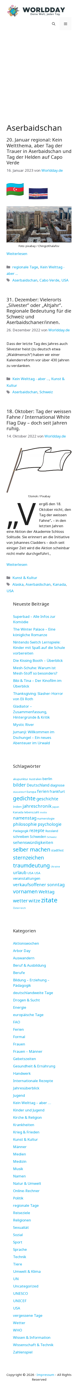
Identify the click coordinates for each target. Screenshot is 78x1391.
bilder (19, 785)
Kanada (59, 584)
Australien (35, 779)
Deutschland (38, 785)
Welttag (46, 892)
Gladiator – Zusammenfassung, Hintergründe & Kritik (31, 712)
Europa (31, 792)
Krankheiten (23, 1124)
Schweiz (46, 391)
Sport (17, 1242)
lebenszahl (31, 812)
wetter (20, 900)
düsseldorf (19, 791)
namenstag (24, 818)
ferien (43, 791)
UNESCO (20, 1293)
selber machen (31, 849)
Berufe (19, 972)
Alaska (18, 584)
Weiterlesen (16, 253)
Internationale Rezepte (33, 1080)
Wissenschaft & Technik (33, 1344)
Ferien (18, 1029)
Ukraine (55, 866)
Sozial (18, 1234)
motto (43, 812)
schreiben (21, 836)
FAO (16, 1022)
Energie (19, 1007)
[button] (54, 23)
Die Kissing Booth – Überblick (38, 660)
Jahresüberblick (26, 1088)
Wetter (19, 1322)
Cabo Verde (49, 280)
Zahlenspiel (22, 1352)
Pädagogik (20, 831)
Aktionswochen (26, 943)
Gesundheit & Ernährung (34, 1066)
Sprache (20, 1249)
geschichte (47, 799)
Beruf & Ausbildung (29, 965)
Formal (19, 1036)
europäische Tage (28, 1014)
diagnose (57, 785)
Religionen (22, 1220)
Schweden (38, 836)
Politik (18, 1198)
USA (64, 280)
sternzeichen (28, 857)
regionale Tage (25, 266)
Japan (55, 806)
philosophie (25, 824)
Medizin (19, 1161)
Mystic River (23, 724)
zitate (49, 900)
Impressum (45, 1374)
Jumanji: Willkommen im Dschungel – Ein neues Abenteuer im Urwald (33, 737)
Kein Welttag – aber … (32, 1102)
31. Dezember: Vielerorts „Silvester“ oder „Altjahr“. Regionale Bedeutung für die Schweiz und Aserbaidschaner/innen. (38, 311)
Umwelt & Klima (27, 1271)
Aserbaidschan (24, 280)
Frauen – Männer (27, 1051)
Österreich (19, 908)
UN (16, 1278)
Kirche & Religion (27, 1117)
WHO (17, 1330)
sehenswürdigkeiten (33, 842)
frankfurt (57, 791)
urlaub (19, 872)
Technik (19, 1256)
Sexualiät (21, 1227)
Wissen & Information (31, 1337)
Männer (20, 1146)
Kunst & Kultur (24, 577)
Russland (51, 831)
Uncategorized (25, 1286)
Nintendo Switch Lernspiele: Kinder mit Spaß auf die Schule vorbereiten (39, 648)
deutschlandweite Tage (33, 992)
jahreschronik (37, 806)
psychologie (50, 824)
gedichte (24, 798)
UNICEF (19, 1300)
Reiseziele (21, 1212)
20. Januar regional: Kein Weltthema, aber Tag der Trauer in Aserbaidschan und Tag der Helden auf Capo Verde (39, 151)
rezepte (36, 830)
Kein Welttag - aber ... (30, 378)
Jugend (19, 1095)
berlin (47, 778)
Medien (19, 1154)
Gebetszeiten (24, 1058)
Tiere (17, 1264)
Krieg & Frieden (26, 1132)
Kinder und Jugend (28, 1110)
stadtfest (57, 850)
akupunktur (20, 779)
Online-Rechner (26, 1190)
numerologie (46, 818)
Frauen (19, 1044)
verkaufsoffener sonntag (39, 884)
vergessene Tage (27, 1315)
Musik (18, 1168)
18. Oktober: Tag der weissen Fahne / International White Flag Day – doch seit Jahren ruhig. (38, 419)
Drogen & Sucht (26, 1000)
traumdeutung (31, 865)
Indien (17, 807)
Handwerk (22, 1073)
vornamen (25, 891)
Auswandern (23, 957)
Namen (19, 1176)
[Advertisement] (39, 75)
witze (34, 900)
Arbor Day (22, 950)
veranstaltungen (26, 878)
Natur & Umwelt (27, 1183)
